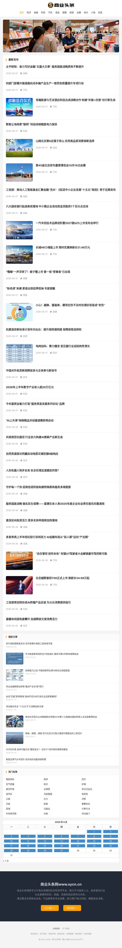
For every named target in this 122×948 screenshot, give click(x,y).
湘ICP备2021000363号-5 (72, 939)
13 (61, 841)
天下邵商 (65, 928)
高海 (8, 808)
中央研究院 (11, 813)
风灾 (84, 779)
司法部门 (86, 813)
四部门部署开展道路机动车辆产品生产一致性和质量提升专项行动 (45, 83)
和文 (46, 784)
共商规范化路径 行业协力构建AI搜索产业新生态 (34, 437)
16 (110, 841)
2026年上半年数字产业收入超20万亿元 (30, 387)
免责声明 (52, 934)
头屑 (8, 799)
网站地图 (87, 934)
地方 (86, 12)
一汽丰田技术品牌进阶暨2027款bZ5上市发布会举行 (67, 223)
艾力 (46, 799)
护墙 (84, 784)
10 (11, 841)
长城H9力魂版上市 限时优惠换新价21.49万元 (63, 247)
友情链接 (69, 934)
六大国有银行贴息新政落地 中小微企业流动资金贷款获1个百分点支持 (47, 206)
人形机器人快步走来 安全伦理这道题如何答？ (33, 470)
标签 (100, 12)
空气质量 (10, 784)
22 (94, 846)
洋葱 (84, 799)
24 (11, 850)
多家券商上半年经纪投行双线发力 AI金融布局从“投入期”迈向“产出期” (47, 537)
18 (28, 846)
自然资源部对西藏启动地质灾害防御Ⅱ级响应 (32, 453)
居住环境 (10, 789)
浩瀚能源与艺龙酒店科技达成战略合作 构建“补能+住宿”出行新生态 (75, 100)
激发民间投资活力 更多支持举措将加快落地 (31, 520)
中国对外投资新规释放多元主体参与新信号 (31, 370)
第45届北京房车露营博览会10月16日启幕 (61, 165)
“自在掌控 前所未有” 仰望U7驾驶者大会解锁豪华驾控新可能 (71, 553)
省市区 (9, 794)
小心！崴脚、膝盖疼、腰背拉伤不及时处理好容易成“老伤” (70, 305)
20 (61, 846)
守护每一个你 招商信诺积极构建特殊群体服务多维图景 (38, 487)
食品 (57, 12)
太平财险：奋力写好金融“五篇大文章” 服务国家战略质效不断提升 (45, 66)
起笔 (46, 803)
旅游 (72, 12)
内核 (46, 813)
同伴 (46, 779)
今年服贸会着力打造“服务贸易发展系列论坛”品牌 (35, 403)
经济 (29, 12)
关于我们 (50, 908)
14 (78, 841)
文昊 (8, 803)
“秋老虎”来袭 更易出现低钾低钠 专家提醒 (30, 288)
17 (11, 846)
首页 (22, 12)
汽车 (50, 12)
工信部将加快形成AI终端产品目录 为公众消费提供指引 (38, 602)
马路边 (47, 808)
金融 (36, 12)
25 (28, 850)
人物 (93, 12)
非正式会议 (87, 789)
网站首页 (34, 934)
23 (110, 846)
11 (28, 841)
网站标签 (61, 934)
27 (61, 850)
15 (94, 841)
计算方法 (86, 808)
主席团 (47, 789)
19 (45, 846)
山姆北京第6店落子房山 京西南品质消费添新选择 (65, 141)
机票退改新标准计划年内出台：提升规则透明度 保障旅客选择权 (44, 329)
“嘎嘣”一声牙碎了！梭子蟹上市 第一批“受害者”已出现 (38, 271)
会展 (79, 12)
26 (45, 850)
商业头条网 (61, 5)
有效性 (85, 794)
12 (45, 841)
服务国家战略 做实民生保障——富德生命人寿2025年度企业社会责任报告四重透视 (55, 503)
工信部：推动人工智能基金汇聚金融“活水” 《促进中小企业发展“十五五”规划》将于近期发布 (61, 189)
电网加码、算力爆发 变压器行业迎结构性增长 (63, 346)
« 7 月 (6, 861)
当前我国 (48, 794)
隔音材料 (10, 779)
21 (78, 846)
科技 (43, 12)
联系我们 (72, 908)
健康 (64, 12)
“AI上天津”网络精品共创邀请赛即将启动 (30, 420)
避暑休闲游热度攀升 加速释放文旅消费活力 (31, 619)
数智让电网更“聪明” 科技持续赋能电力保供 (31, 124)
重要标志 (86, 803)
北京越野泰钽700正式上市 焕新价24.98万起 (62, 578)
